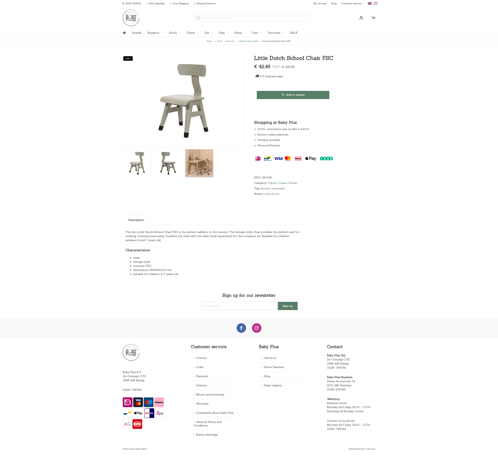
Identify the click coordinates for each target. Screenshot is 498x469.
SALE (294, 32)
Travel (191, 32)
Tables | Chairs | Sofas (249, 41)
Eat (207, 32)
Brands (136, 32)
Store (219, 41)
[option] (183, 100)
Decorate (274, 32)
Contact (201, 358)
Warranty (202, 403)
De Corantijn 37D (338, 359)
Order (200, 367)
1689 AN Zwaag (338, 363)
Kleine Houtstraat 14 (341, 381)
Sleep (238, 32)
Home (209, 41)
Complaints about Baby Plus (214, 413)
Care (255, 32)
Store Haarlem (274, 367)
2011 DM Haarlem (339, 385)
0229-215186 (336, 389)
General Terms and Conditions (208, 423)
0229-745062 (132, 390)
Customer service (351, 3)
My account (320, 3)
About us (270, 358)
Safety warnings (207, 434)
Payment (202, 376)
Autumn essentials (272, 188)
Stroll (173, 32)
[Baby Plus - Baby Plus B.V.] (131, 18)
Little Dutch (271, 194)
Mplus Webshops (367, 448)
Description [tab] (136, 220)
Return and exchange (210, 394)
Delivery (201, 385)
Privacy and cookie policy (135, 448)
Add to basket (295, 95)
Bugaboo (154, 32)
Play (222, 32)
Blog (334, 3)
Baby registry (273, 385)
